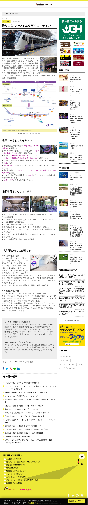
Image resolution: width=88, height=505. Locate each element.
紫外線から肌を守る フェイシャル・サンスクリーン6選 (26, 392)
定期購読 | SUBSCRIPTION (16, 465)
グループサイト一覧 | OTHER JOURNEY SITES (22, 480)
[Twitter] (72, 496)
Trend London (14, 14)
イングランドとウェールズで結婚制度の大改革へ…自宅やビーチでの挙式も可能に (71, 291)
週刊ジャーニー (8, 362)
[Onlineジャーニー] (44, 4)
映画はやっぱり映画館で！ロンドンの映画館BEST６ (25, 433)
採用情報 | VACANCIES (14, 483)
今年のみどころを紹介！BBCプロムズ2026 (21, 409)
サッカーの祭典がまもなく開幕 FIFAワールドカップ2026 (26, 429)
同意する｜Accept (76, 501)
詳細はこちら (33, 503)
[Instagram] (77, 496)
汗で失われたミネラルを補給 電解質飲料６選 (22, 383)
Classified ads (12, 468)
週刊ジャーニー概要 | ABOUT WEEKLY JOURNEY (23, 462)
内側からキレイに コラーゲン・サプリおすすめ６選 (24, 416)
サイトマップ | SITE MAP (15, 474)
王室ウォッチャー (65, 356)
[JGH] (72, 29)
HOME (6, 14)
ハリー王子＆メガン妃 (66, 368)
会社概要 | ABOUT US (13, 459)
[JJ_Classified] (72, 335)
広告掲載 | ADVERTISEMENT (16, 471)
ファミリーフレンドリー (67, 364)
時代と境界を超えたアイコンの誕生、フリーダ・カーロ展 (27, 413)
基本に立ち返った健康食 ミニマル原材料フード (23, 426)
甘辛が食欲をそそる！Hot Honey (17, 436)
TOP (84, 493)
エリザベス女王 (64, 360)
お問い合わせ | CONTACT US (16, 477)
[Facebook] (68, 496)
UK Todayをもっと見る (72, 320)
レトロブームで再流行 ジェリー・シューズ (21, 396)
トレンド (6, 21)
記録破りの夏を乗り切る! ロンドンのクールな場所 (24, 406)
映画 (80, 364)
